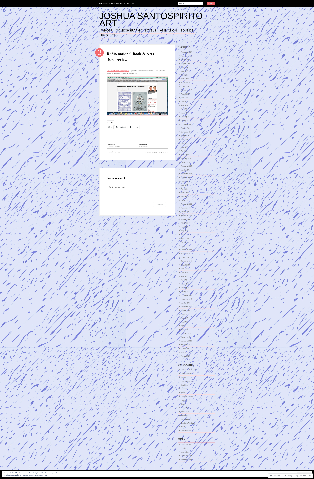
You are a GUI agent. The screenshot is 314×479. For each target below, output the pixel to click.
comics (183, 377)
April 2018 (185, 75)
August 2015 (185, 177)
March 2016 (185, 154)
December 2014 (186, 204)
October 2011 (185, 348)
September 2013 (186, 261)
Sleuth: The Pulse (113, 152)
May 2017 (184, 105)
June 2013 (184, 272)
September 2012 (186, 306)
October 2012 (185, 303)
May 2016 (184, 147)
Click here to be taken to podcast (118, 70)
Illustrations (185, 389)
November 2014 (186, 208)
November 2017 (186, 82)
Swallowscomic (186, 419)
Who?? (106, 30)
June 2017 (184, 101)
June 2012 (184, 318)
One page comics (187, 396)
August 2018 (185, 63)
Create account (186, 444)
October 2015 (185, 170)
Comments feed (186, 455)
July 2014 (184, 223)
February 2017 (186, 116)
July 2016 (184, 139)
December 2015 (186, 166)
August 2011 (185, 356)
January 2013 (185, 291)
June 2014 (184, 227)
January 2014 (185, 246)
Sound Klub (185, 411)
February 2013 (186, 287)
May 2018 (184, 71)
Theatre (183, 427)
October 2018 (185, 59)
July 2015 (184, 181)
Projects (109, 35)
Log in (183, 448)
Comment (159, 204)
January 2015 (185, 200)
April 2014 (185, 234)
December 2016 (186, 124)
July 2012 (184, 314)
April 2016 (185, 151)
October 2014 (185, 211)
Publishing (184, 400)
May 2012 (184, 322)
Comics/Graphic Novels (136, 30)
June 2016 (184, 143)
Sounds (187, 30)
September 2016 (186, 132)
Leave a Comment (114, 146)
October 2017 (185, 86)
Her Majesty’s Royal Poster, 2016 (156, 152)
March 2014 (185, 238)
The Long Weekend (188, 423)
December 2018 (186, 52)
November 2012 (186, 299)
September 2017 (186, 90)
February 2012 (186, 333)
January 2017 (185, 120)
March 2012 (185, 329)
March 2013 (185, 284)
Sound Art (184, 408)
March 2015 (185, 192)
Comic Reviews (186, 373)
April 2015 (185, 189)
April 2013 (185, 280)
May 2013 (184, 276)
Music (183, 392)
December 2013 (186, 249)
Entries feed (185, 452)
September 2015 (186, 173)
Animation (168, 30)
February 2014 (186, 242)
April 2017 (185, 109)
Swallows (184, 415)
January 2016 (185, 162)
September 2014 (186, 215)
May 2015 (184, 185)
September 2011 (186, 352)
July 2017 (184, 97)
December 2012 (186, 295)
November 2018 (186, 56)
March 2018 (185, 78)
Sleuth (183, 404)
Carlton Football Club (188, 370)
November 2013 (186, 253)
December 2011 (186, 341)
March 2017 (185, 113)
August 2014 (185, 219)
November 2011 (186, 344)
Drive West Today (187, 381)
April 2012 (185, 325)
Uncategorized (143, 146)
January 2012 (185, 337)
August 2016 (185, 135)
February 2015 (186, 196)
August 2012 (185, 310)
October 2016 (185, 128)
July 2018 (184, 67)
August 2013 (185, 265)
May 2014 (184, 230)
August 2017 (185, 94)
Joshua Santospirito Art (151, 19)
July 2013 (184, 268)
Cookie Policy (43, 475)
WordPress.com (186, 459)
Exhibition (184, 385)
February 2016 (186, 158)
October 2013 (185, 257)
